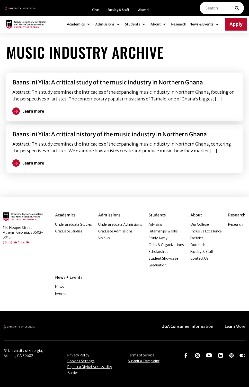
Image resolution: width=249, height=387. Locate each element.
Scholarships (158, 251)
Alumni (143, 10)
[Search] (237, 8)
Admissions (105, 24)
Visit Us (104, 238)
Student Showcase (163, 258)
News (59, 287)
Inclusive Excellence (206, 231)
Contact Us (199, 258)
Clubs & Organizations (166, 245)
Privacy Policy (78, 355)
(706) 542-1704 (16, 242)
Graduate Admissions (115, 231)
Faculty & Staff (118, 10)
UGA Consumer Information (187, 326)
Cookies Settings (81, 361)
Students (132, 24)
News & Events (201, 24)
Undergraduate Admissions (120, 224)
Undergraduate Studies (73, 224)
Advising (155, 224)
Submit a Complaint (144, 361)
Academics (76, 24)
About (156, 24)
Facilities (197, 238)
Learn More (235, 326)
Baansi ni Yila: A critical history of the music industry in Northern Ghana (109, 134)
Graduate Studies (68, 231)
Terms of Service (141, 355)
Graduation (158, 265)
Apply (236, 24)
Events (60, 293)
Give (95, 10)
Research (178, 24)
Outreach (197, 245)
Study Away (158, 238)
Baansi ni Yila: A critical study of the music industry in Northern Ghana (107, 82)
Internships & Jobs (163, 231)
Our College (199, 224)
